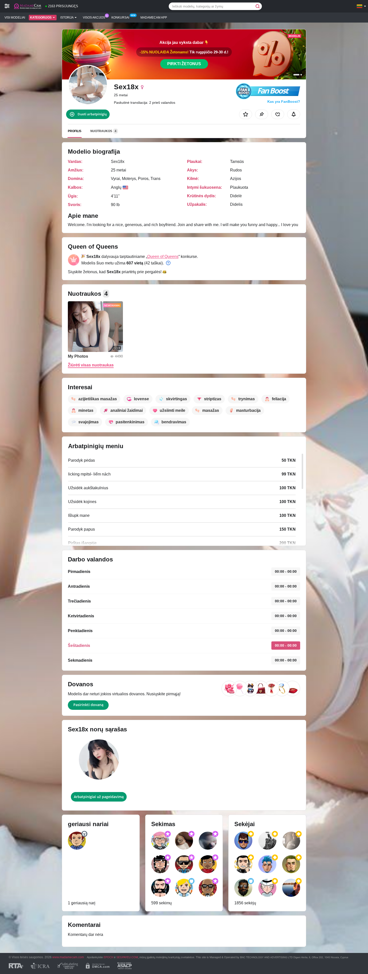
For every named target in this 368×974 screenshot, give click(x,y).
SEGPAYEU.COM (127, 957)
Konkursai (120, 17)
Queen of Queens (162, 256)
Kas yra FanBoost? (283, 102)
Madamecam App (153, 17)
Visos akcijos (94, 17)
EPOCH (108, 957)
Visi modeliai (15, 17)
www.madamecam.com (68, 957)
